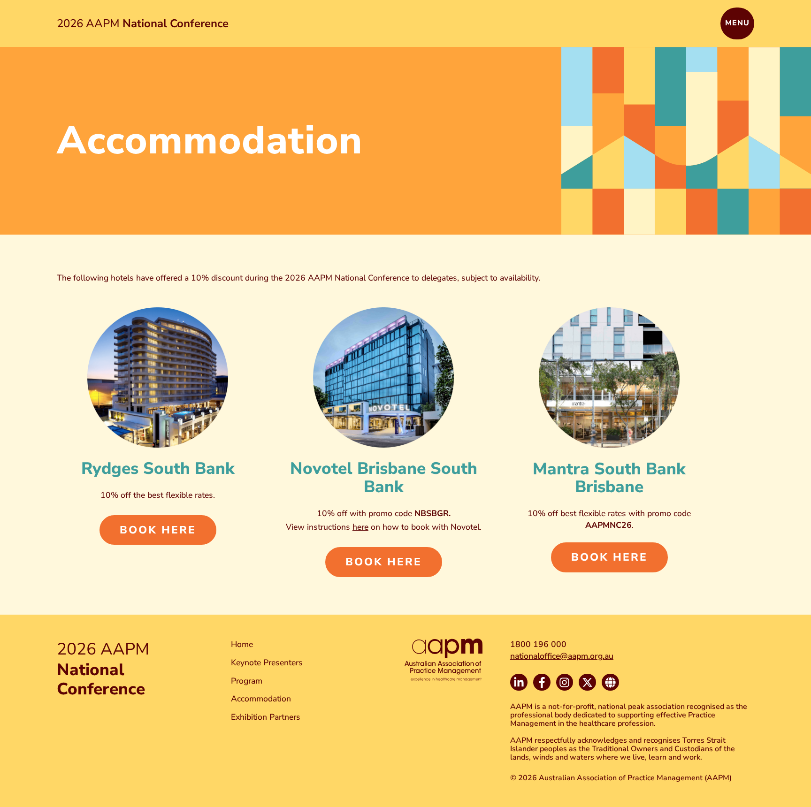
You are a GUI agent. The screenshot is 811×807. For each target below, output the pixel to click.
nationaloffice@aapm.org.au (561, 656)
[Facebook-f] (542, 682)
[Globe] (610, 682)
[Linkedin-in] (519, 682)
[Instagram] (565, 682)
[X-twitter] (587, 682)
